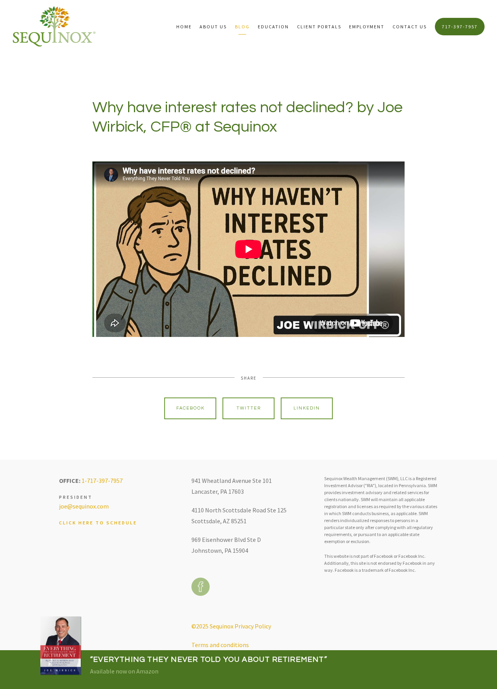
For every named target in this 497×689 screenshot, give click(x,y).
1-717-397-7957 (102, 480)
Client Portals (319, 27)
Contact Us (410, 27)
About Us (213, 27)
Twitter (248, 408)
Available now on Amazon (124, 671)
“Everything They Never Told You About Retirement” (208, 659)
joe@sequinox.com (84, 506)
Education (273, 27)
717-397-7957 (460, 27)
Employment (366, 27)
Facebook (190, 408)
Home (184, 27)
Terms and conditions (220, 645)
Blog (242, 27)
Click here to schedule (98, 523)
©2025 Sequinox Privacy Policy (231, 626)
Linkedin (307, 408)
